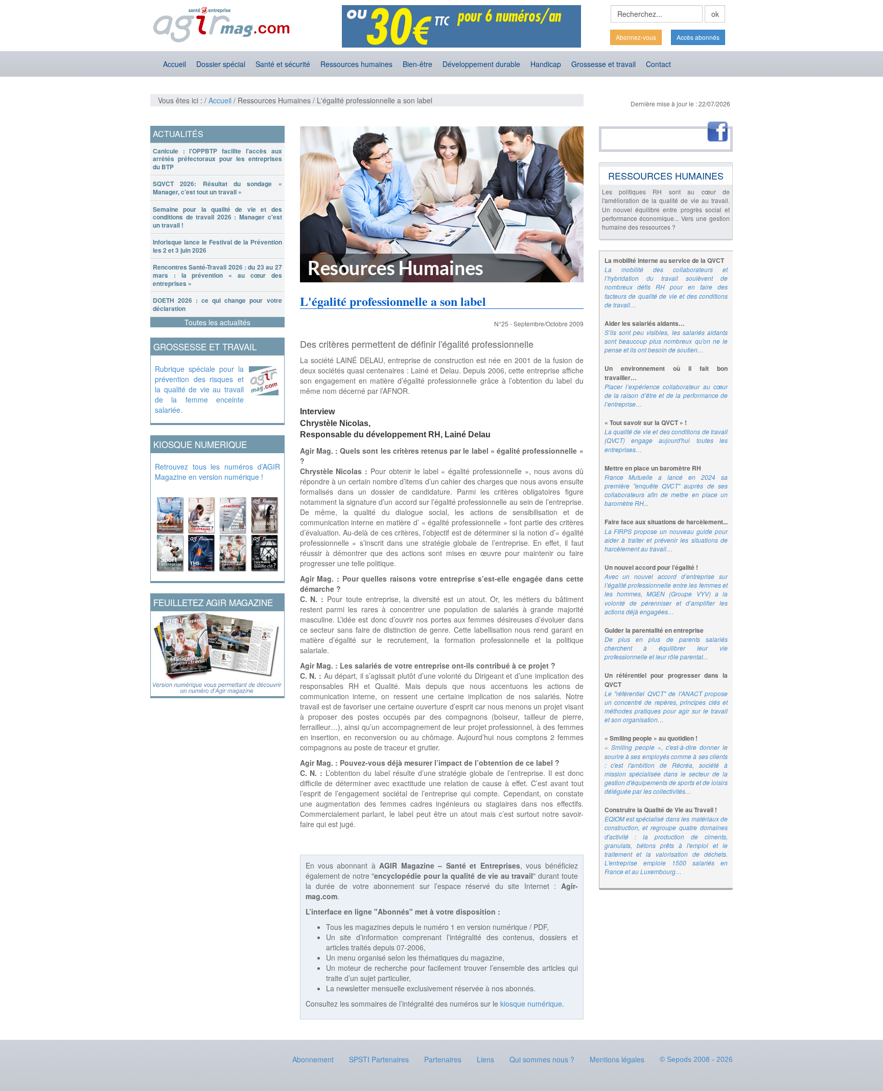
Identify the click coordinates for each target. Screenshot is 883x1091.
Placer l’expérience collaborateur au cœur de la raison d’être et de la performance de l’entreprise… (666, 395)
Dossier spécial (220, 64)
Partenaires (442, 1059)
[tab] (217, 159)
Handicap (545, 64)
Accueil (174, 64)
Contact (658, 64)
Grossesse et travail (603, 64)
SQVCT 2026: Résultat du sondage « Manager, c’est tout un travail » (217, 187)
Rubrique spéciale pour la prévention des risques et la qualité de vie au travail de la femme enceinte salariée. (199, 389)
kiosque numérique (531, 1003)
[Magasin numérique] (217, 531)
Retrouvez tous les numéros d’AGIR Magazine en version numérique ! (217, 471)
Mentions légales (617, 1059)
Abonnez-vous (636, 37)
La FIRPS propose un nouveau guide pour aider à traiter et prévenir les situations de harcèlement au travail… (666, 540)
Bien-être (417, 64)
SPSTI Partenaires (379, 1059)
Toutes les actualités (217, 322)
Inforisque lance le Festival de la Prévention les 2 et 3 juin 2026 (217, 246)
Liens (485, 1059)
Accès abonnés (698, 37)
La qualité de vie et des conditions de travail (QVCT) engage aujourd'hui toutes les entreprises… (666, 440)
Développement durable (481, 64)
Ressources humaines (356, 64)
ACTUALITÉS (178, 134)
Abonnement (313, 1059)
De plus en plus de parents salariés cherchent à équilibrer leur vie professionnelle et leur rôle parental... (666, 648)
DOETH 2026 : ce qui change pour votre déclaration (217, 304)
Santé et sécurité (282, 64)
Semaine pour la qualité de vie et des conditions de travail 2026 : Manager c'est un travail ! (217, 217)
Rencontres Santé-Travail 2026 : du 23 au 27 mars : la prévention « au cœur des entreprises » (217, 274)
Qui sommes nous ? (541, 1059)
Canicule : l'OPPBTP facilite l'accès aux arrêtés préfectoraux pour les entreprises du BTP (217, 158)
